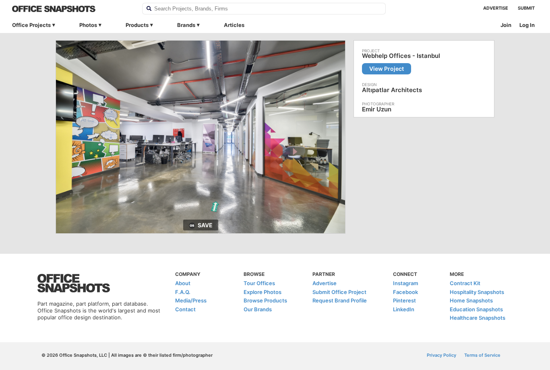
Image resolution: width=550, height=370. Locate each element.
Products (137, 25)
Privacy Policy (441, 355)
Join (505, 25)
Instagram (405, 283)
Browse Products (265, 300)
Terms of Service (482, 355)
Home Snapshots (471, 300)
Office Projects (31, 25)
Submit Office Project (339, 292)
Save (205, 225)
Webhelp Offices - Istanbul (401, 56)
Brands (186, 25)
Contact (185, 309)
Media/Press (191, 300)
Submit (526, 8)
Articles (234, 25)
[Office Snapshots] (72, 9)
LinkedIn (403, 309)
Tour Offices (259, 283)
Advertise (495, 8)
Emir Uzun (376, 109)
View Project (386, 68)
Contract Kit (465, 283)
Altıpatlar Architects (392, 90)
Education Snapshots (476, 309)
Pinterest (404, 300)
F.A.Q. (182, 292)
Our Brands (258, 309)
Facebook (405, 292)
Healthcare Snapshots (477, 317)
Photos (88, 25)
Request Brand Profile (339, 300)
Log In (527, 25)
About (182, 283)
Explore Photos (262, 292)
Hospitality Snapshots (477, 292)
